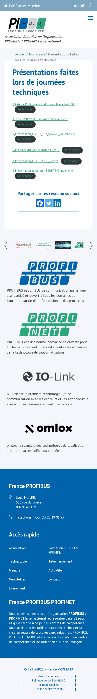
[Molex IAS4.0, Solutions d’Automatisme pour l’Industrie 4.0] (23, 245)
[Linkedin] (57, 203)
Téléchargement (60, 561)
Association (17, 548)
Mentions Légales (48, 676)
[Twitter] (49, 203)
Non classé (37, 54)
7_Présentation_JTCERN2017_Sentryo (35, 161)
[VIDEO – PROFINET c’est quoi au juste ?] (82, 245)
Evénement (17, 588)
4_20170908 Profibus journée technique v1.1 (40, 119)
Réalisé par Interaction (49, 689)
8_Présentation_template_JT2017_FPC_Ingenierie (42, 171)
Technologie (18, 561)
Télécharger (25, 109)
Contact (54, 579)
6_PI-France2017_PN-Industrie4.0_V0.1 (36, 150)
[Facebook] (40, 203)
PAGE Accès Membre (24, 5)
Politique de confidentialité (48, 680)
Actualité (55, 570)
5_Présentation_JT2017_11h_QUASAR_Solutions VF (43, 134)
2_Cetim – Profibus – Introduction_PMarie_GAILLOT (43, 104)
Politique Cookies (48, 684)
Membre (15, 570)
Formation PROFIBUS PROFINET (63, 550)
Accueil (21, 54)
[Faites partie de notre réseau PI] (43, 246)
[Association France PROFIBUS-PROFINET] (27, 25)
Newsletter (17, 579)
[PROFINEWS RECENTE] (63, 246)
